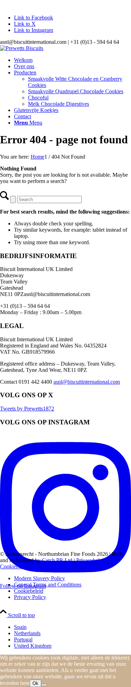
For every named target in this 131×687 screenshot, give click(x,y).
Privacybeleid (91, 560)
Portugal (23, 639)
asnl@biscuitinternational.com (86, 382)
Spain (20, 627)
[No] (44, 685)
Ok (35, 683)
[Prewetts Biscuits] (21, 48)
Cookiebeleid (14, 566)
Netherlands (27, 633)
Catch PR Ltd (57, 560)
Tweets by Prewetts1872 (27, 409)
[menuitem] (72, 60)
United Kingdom (32, 646)
